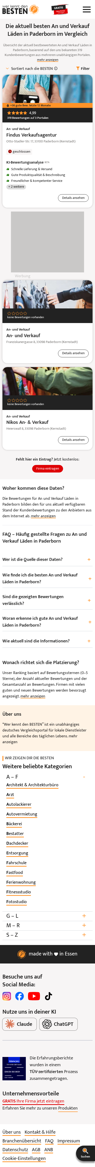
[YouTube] (34, 996)
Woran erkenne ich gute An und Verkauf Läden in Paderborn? (47, 622)
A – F (45, 777)
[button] (85, 1153)
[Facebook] (19, 996)
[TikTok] (48, 996)
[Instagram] (6, 996)
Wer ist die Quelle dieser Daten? (46, 560)
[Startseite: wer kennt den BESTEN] (20, 9)
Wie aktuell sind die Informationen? (46, 641)
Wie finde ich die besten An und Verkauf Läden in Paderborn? (47, 578)
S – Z (46, 935)
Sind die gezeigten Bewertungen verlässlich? (46, 600)
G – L (46, 916)
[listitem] (32, 785)
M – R (46, 925)
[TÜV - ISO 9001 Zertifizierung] (14, 1068)
